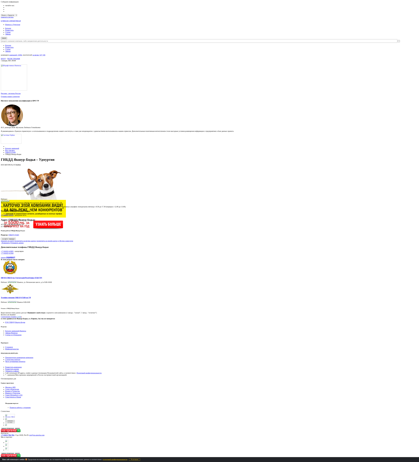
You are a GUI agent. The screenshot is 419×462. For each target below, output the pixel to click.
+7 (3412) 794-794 (7, 435)
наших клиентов (10, 96)
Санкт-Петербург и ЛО (13, 395)
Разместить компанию (13, 367)
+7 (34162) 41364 (7, 253)
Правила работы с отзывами (20, 407)
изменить (7, 17)
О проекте (9, 347)
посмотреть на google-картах (47, 241)
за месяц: (39, 55)
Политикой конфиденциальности (89, 373)
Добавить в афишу (12, 371)
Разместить (9, 30)
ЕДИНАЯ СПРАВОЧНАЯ (11, 21)
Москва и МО (10, 387)
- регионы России (11, 93)
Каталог (8, 28)
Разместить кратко (12, 369)
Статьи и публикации (13, 335)
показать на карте (7, 241)
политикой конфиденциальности (115, 459)
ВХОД (3, 59)
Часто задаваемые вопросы (15, 361)
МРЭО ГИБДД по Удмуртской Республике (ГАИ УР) (21, 278)
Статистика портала (12, 359)
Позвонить (5, 243)
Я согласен (134, 459)
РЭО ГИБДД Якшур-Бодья (15, 322)
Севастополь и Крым (13, 397)
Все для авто (10, 150)
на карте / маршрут (8, 239)
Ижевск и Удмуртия (12, 25)
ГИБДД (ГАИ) (10, 152)
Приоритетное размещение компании (19, 357)
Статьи (7, 32)
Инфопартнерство (12, 349)
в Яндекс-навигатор (65, 241)
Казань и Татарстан (12, 391)
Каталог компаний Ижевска (15, 331)
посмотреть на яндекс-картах (25, 241)
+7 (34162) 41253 (7, 215)
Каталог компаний (12, 148)
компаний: (15, 55)
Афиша (8, 34)
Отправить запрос (17, 243)
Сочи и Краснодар (12, 389)
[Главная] (5, 146)
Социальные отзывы (11, 317)
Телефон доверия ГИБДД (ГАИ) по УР (16, 298)
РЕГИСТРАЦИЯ (13, 59)
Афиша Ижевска (11, 333)
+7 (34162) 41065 (7, 251)
